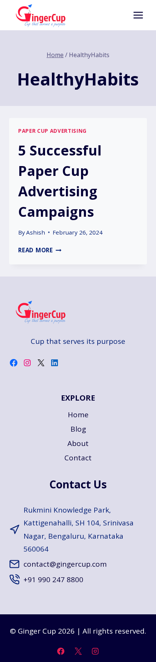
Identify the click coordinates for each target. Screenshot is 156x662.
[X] (78, 651)
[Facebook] (60, 651)
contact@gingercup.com (65, 564)
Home (78, 415)
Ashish (35, 232)
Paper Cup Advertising (52, 130)
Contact (78, 458)
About (78, 443)
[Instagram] (95, 651)
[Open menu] (138, 15)
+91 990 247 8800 (53, 579)
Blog (78, 429)
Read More (40, 250)
